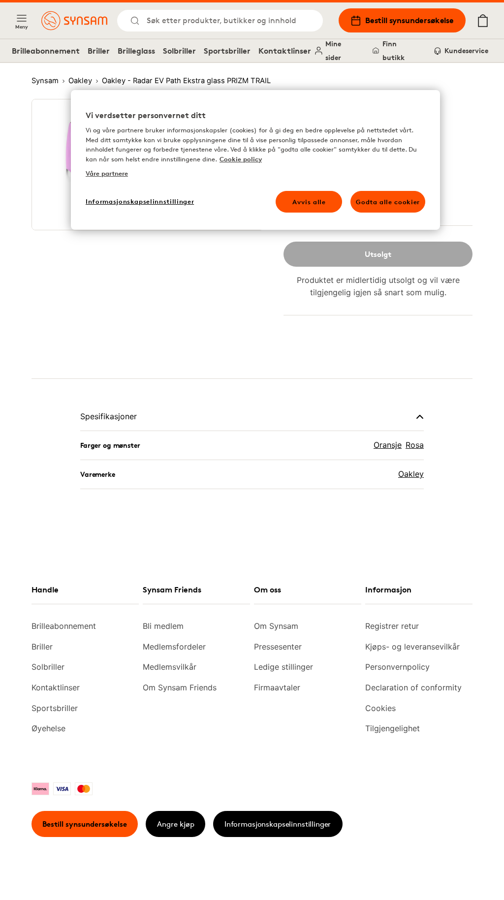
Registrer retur (392, 626)
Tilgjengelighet (392, 728)
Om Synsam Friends (180, 687)
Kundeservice (466, 50)
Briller (99, 51)
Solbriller (179, 51)
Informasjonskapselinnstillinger (277, 824)
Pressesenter (278, 647)
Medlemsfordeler (174, 647)
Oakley (411, 474)
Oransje (388, 445)
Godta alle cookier (388, 202)
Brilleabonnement (46, 51)
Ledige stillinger (283, 667)
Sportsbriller (227, 51)
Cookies (380, 708)
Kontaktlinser (284, 51)
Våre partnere (107, 173)
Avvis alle (309, 202)
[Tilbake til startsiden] (74, 21)
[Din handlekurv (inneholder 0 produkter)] (483, 20)
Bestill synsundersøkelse (409, 20)
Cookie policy (241, 159)
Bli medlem (163, 626)
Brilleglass (136, 51)
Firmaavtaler (277, 687)
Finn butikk (393, 50)
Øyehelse (48, 728)
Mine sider (333, 50)
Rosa (415, 445)
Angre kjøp (175, 824)
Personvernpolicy (397, 667)
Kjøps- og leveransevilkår (412, 647)
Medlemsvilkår (169, 667)
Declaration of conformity (413, 687)
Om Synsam (276, 626)
